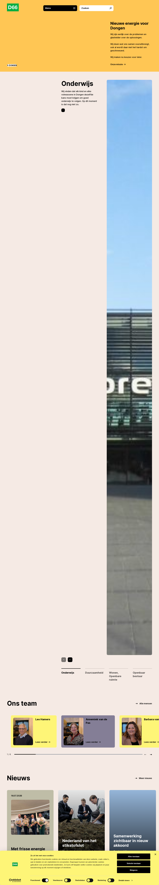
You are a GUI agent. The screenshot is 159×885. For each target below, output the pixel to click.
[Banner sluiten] (155, 854)
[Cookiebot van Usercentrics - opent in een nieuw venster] (15, 880)
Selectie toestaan (134, 863)
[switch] (67, 880)
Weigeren (133, 870)
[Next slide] (70, 659)
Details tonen (124, 880)
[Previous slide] (63, 659)
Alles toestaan (133, 856)
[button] (61, 8)
